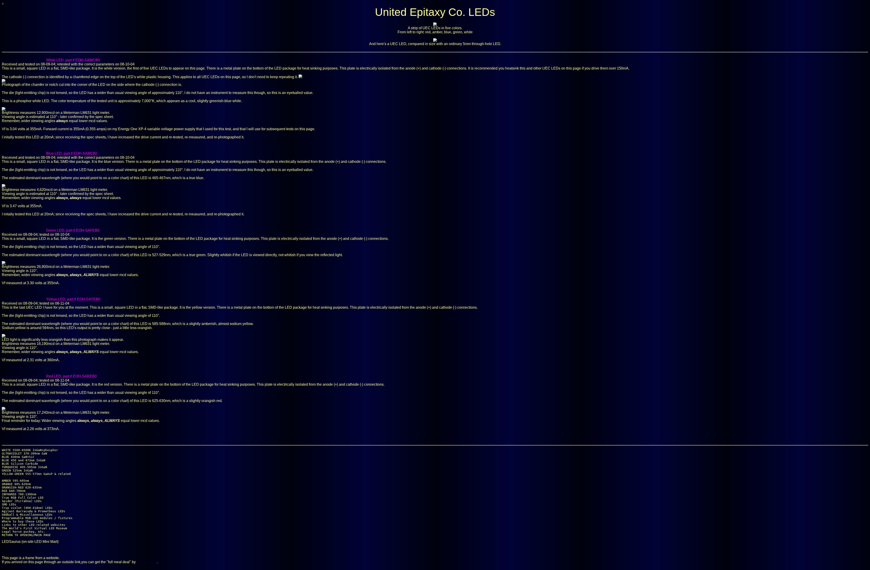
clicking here (147, 562)
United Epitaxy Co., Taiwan (23, 60)
